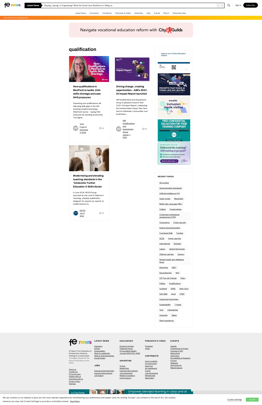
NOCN (82, 210)
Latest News (80, 13)
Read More (75, 401)
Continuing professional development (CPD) (169, 215)
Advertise (138, 13)
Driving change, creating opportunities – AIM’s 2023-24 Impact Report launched (132, 90)
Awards (173, 346)
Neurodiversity (165, 273)
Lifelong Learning (166, 254)
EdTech (97, 348)
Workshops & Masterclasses (176, 366)
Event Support (125, 378)
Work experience (166, 320)
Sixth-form (183, 288)
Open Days (174, 356)
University (163, 315)
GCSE (161, 238)
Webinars (174, 363)
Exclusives (94, 13)
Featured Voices (126, 348)
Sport (173, 294)
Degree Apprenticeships (169, 228)
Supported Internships (168, 299)
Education (98, 346)
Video (147, 348)
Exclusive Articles (127, 346)
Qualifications (175, 283)
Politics (162, 283)
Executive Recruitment (103, 373)
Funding (179, 233)
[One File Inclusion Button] (174, 107)
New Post (149, 366)
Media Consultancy (127, 375)
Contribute (107, 13)
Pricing (122, 366)
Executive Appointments (104, 371)
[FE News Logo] (12, 5)
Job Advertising (126, 373)
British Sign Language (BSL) (170, 204)
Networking (175, 353)
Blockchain (178, 198)
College (162, 209)
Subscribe (250, 5)
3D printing (164, 183)
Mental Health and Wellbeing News (171, 260)
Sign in (238, 5)
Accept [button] (252, 399)
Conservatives (175, 209)
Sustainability (165, 304)
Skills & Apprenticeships (104, 356)
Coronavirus (164, 222)
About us (72, 369)
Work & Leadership (102, 353)
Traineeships (172, 310)
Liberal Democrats (177, 249)
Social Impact (99, 358)
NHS (177, 273)
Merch (166, 13)
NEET (174, 267)
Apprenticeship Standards (170, 188)
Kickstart (177, 243)
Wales (174, 315)
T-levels (178, 304)
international (164, 243)
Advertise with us (76, 379)
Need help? (149, 378)
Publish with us (75, 376)
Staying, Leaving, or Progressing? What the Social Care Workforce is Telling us (78, 5)
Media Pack (124, 368)
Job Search (98, 375)
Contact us (73, 372)
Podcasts (149, 346)
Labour (162, 249)
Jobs (148, 13)
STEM (182, 294)
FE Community (75, 374)
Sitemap (72, 384)
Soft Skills (163, 294)
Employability (99, 351)
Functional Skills (166, 233)
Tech (161, 310)
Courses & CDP (176, 351)
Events (157, 13)
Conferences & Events (179, 348)
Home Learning (174, 238)
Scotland (163, 288)
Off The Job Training (168, 278)
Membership (150, 375)
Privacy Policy (74, 381)
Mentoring (163, 267)
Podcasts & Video (123, 13)
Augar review (164, 198)
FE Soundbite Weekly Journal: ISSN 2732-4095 (130, 352)
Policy (182, 278)
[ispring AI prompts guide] (174, 84)
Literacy (181, 254)
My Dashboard (151, 368)
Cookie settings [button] (234, 399)
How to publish (151, 361)
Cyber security (179, 222)
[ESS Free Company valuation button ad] (174, 130)
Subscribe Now (179, 13)
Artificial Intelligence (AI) (169, 193)
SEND (173, 288)
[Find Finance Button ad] (174, 153)
